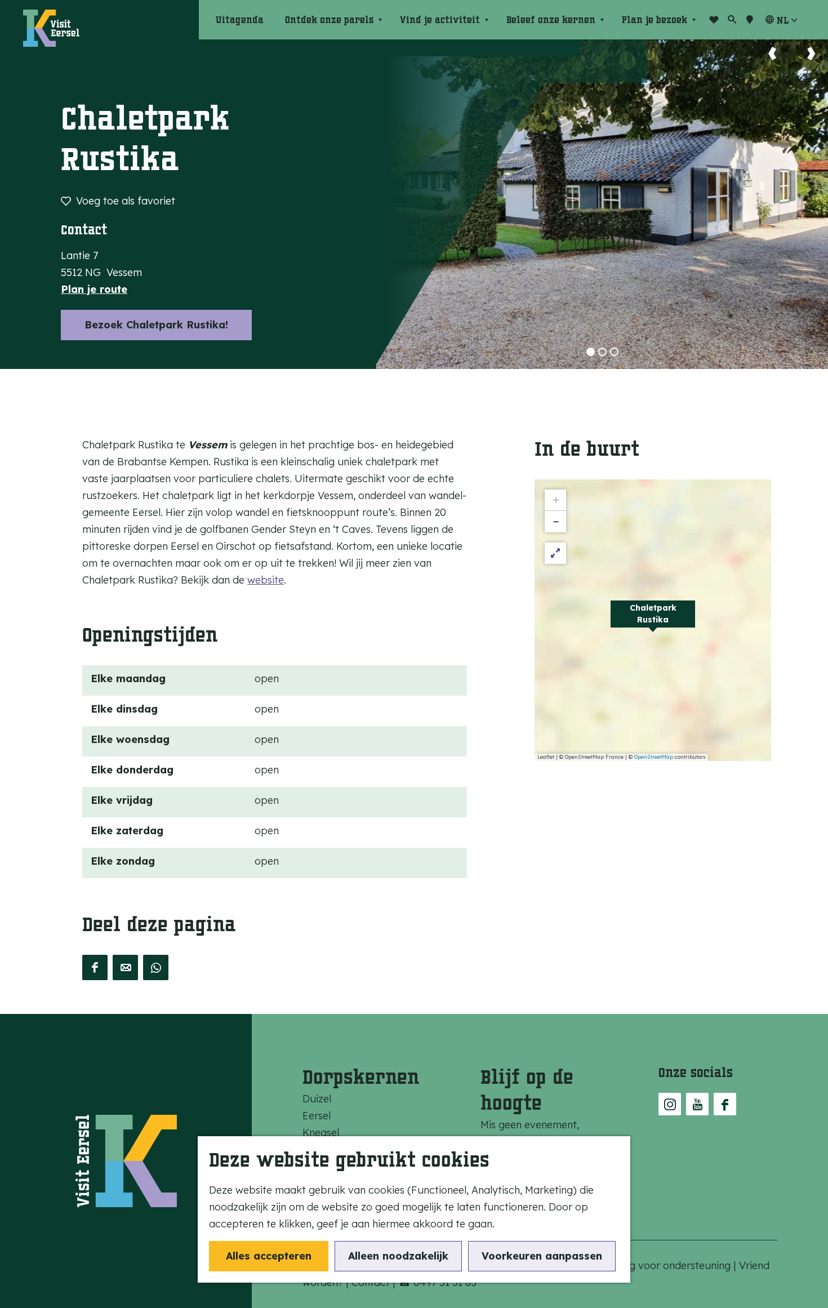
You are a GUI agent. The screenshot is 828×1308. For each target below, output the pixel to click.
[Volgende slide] (811, 53)
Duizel (316, 1098)
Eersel (316, 1115)
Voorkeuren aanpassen (542, 1255)
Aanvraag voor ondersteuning (661, 1265)
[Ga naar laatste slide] (772, 53)
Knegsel (320, 1132)
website (265, 579)
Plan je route (94, 289)
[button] (653, 620)
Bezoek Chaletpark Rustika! (156, 324)
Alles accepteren (268, 1255)
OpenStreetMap (653, 757)
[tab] (590, 352)
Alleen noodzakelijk (398, 1255)
